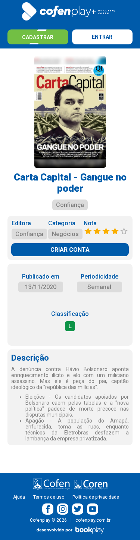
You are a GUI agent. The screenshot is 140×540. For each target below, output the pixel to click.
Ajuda (19, 497)
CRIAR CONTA (70, 249)
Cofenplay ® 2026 (48, 520)
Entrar (102, 37)
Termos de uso (48, 497)
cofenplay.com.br (93, 520)
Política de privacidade (95, 497)
